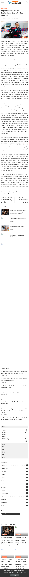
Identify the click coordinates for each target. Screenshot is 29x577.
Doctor (3, 474)
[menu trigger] (3, 2)
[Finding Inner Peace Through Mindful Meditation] (5, 236)
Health (4, 8)
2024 (3, 447)
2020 (3, 457)
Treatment (4, 502)
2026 (3, 427)
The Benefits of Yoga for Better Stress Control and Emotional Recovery (18, 220)
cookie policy (22, 572)
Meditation (4, 490)
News (2, 496)
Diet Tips (3, 471)
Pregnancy (4, 499)
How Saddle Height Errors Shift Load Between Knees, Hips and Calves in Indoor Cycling (18, 212)
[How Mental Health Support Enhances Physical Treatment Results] (5, 228)
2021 (3, 454)
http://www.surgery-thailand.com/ (11, 513)
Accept (14, 575)
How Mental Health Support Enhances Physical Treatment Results (17, 228)
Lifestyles (3, 487)
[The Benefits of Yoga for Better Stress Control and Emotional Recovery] (5, 220)
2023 (3, 449)
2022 (3, 452)
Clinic (2, 465)
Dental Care (4, 468)
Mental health (4, 493)
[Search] (27, 2)
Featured (3, 481)
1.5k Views (3, 18)
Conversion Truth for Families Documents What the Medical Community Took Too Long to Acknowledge (14, 401)
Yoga (2, 505)
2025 (3, 444)
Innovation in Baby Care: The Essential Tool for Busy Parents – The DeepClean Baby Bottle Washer (14, 410)
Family (3, 477)
